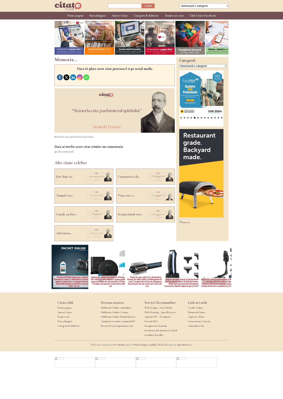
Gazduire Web (155, 344)
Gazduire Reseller (154, 335)
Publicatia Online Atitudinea (116, 307)
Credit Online (195, 307)
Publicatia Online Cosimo (114, 312)
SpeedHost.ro (184, 344)
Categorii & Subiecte (146, 15)
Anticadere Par (196, 325)
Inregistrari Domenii (155, 325)
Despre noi (63, 316)
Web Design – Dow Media (158, 307)
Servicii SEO (151, 321)
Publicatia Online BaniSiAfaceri (118, 316)
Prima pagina (64, 307)
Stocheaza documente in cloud (160, 330)
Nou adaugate (97, 15)
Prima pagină (75, 15)
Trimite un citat (174, 15)
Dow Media (118, 344)
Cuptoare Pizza (196, 316)
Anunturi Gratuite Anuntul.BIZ (118, 321)
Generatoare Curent (199, 321)
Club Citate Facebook (203, 15)
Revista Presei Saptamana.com (117, 325)
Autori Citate (120, 15)
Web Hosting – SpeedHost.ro (160, 312)
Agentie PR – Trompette (157, 316)
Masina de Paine (196, 312)
